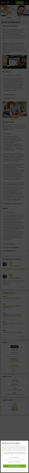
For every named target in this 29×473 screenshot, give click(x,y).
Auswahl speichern (14, 457)
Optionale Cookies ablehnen (14, 461)
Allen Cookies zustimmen (14, 466)
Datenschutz (7, 470)
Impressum (13, 470)
